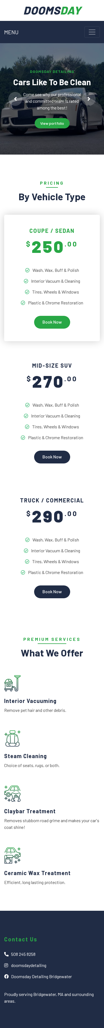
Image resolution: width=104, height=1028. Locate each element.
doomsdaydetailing (28, 965)
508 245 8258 (23, 954)
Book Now (52, 321)
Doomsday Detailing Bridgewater (41, 976)
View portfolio (52, 123)
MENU (11, 32)
